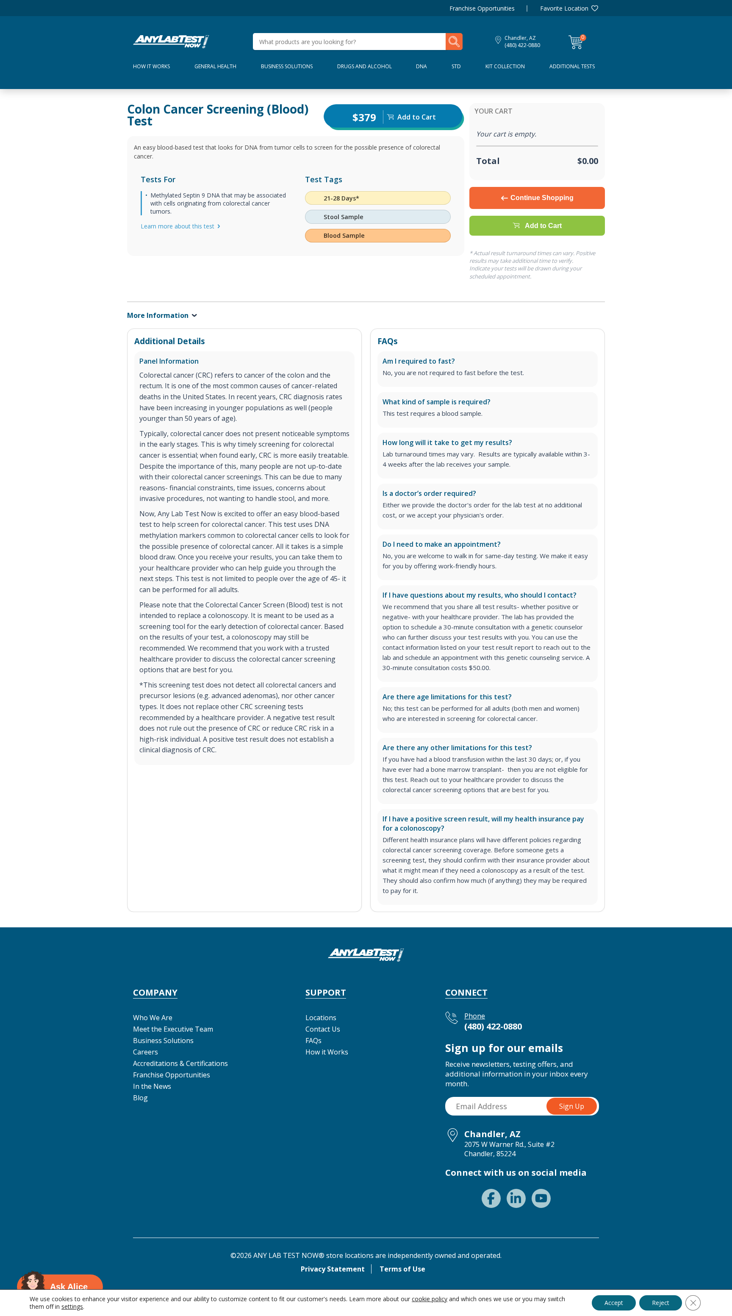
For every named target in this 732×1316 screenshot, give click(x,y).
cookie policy (429, 1299)
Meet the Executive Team (173, 1029)
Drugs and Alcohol (364, 66)
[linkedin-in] (516, 1198)
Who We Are (152, 1017)
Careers (145, 1052)
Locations (320, 1017)
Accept (613, 1303)
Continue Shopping (542, 197)
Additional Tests (572, 66)
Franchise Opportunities (482, 8)
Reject (660, 1303)
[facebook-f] (491, 1198)
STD (456, 66)
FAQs (313, 1040)
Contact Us (322, 1029)
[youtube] (541, 1198)
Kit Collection (505, 66)
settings (72, 1306)
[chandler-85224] (171, 40)
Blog (140, 1097)
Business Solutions (287, 66)
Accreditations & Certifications (180, 1063)
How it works (151, 66)
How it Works (326, 1052)
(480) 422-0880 (522, 45)
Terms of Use (402, 1269)
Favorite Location (564, 8)
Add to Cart (543, 225)
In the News (152, 1086)
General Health (215, 66)
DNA (421, 66)
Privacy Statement (333, 1269)
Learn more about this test (177, 226)
